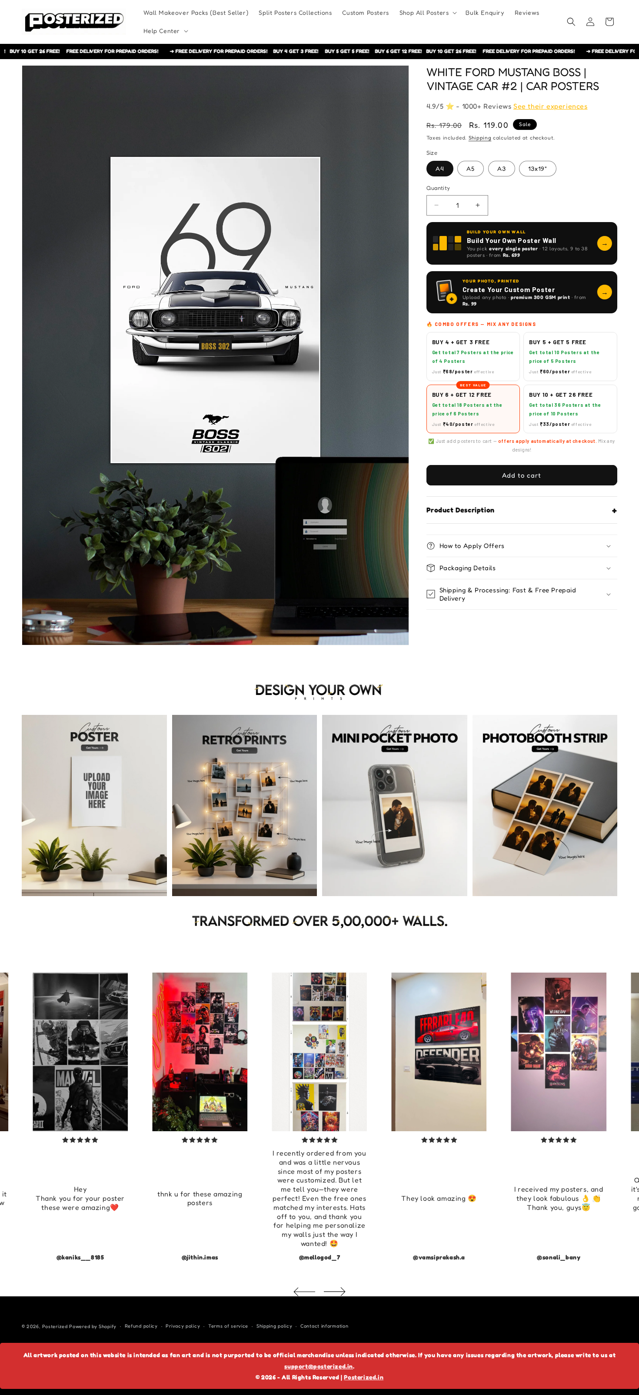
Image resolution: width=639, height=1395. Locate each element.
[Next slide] (335, 1291)
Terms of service (228, 1326)
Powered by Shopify (92, 1326)
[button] (427, 12)
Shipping (480, 137)
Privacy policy (183, 1326)
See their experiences (550, 106)
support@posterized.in (318, 1366)
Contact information (324, 1326)
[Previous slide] (304, 1291)
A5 (470, 168)
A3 (501, 168)
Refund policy (141, 1326)
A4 (440, 168)
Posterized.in (363, 1377)
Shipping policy (274, 1326)
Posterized (55, 1326)
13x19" (537, 168)
